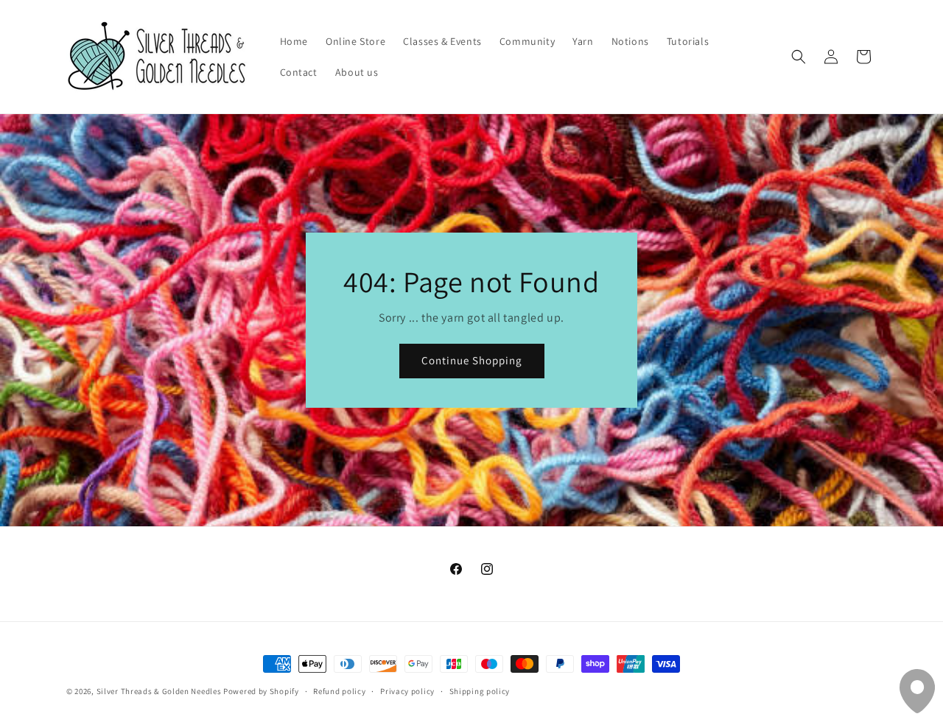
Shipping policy (480, 691)
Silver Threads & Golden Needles (159, 691)
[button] (798, 56)
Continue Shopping (471, 360)
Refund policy (339, 691)
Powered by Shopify (261, 691)
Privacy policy (407, 691)
